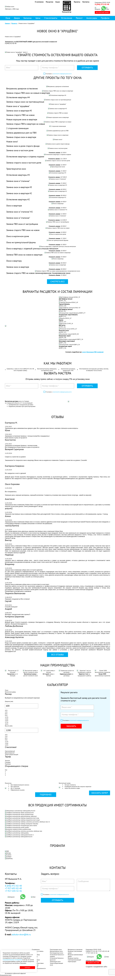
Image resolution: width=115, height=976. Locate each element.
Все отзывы (57, 654)
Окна (7, 18)
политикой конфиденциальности (62, 74)
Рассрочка (49, 2)
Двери (17, 18)
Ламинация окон (55, 961)
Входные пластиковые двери (75, 952)
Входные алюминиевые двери (75, 955)
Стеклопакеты (50, 18)
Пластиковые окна (56, 949)
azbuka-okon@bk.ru (21, 934)
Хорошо (27, 967)
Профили (105, 18)
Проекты (77, 2)
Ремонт (79, 18)
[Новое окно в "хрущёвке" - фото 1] (16, 52)
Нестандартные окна (56, 953)
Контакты (85, 2)
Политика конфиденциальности (39, 967)
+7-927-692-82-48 (13, 888)
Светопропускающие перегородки (74, 960)
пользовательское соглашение (12, 960)
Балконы (28, 18)
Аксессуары (91, 18)
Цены (37, 18)
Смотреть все (57, 281)
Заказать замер (99, 792)
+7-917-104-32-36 (13, 891)
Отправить (87, 67)
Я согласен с (59, 74)
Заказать (71, 726)
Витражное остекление (75, 949)
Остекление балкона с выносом (57, 959)
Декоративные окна (56, 951)
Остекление (66, 18)
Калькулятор (66, 12)
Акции (57, 2)
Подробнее (46, 794)
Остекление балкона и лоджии (57, 955)
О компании (39, 2)
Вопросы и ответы (37, 951)
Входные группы (73, 958)
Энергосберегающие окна (56, 964)
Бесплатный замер (102, 12)
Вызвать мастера (93, 963)
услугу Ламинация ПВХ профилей (93, 352)
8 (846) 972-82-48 (102, 4)
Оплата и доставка (38, 963)
